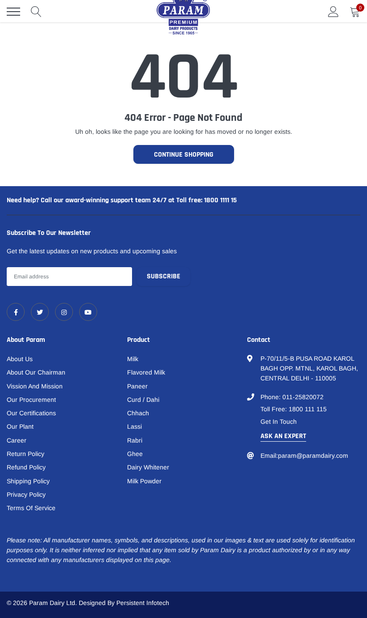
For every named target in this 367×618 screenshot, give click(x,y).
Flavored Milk (146, 372)
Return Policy (25, 453)
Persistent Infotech (142, 602)
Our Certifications (31, 413)
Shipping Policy (28, 481)
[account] (333, 11)
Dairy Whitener (148, 467)
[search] (36, 11)
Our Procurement (31, 399)
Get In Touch (278, 421)
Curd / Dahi (143, 399)
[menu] (13, 11)
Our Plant (20, 426)
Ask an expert (283, 436)
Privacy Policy (26, 494)
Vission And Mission (35, 386)
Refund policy (26, 467)
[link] (16, 312)
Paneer (137, 386)
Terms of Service (31, 507)
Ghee (135, 453)
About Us (20, 358)
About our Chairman (36, 372)
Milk (132, 358)
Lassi (134, 426)
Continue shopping (183, 154)
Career (16, 440)
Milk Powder (144, 481)
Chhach (138, 413)
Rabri (134, 440)
